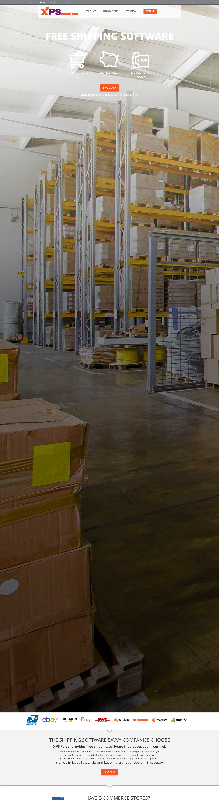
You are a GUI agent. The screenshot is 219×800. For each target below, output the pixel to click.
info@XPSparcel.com (51, 2)
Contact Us (67, 2)
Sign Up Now (109, 772)
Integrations (110, 11)
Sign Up (150, 11)
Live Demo (130, 11)
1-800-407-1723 (30, 2)
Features (91, 11)
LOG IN (194, 2)
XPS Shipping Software (62, 11)
